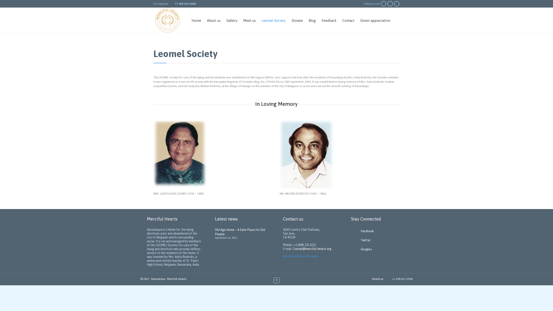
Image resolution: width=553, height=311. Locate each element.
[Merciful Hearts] (167, 20)
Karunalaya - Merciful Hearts (168, 279)
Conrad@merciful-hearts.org (312, 249)
